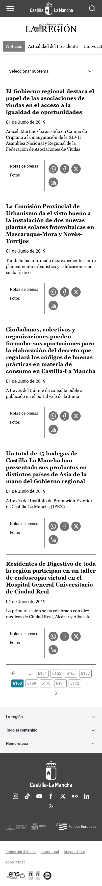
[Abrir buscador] (92, 8)
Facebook (51, 796)
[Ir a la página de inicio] (51, 8)
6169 (31, 683)
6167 (85, 673)
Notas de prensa (24, 166)
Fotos (15, 175)
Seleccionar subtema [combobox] (29, 71)
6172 (74, 683)
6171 (60, 683)
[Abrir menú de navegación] (10, 8)
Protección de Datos (20, 852)
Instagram (15, 796)
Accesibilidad (15, 862)
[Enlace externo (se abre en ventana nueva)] (38, 875)
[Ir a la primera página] (17, 674)
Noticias (14, 46)
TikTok (27, 796)
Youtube (39, 796)
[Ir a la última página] (51, 693)
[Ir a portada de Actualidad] (51, 28)
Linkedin (87, 796)
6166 (71, 673)
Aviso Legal (50, 852)
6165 (56, 673)
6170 (46, 683)
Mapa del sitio (74, 852)
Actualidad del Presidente (53, 46)
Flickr (75, 796)
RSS (51, 806)
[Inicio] (51, 774)
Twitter (63, 796)
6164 (42, 673)
